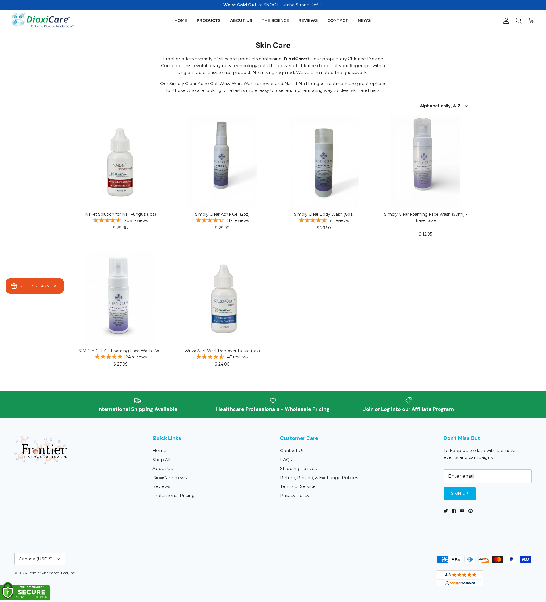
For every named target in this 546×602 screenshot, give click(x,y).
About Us (162, 468)
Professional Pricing (173, 495)
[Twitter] (446, 511)
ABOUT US (241, 20)
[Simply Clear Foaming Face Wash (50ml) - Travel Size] (425, 161)
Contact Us (292, 450)
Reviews (161, 486)
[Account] (505, 20)
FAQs (286, 459)
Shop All (161, 459)
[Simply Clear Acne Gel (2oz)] (222, 161)
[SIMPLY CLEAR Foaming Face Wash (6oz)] (120, 298)
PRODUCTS (208, 20)
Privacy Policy (294, 495)
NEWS (364, 20)
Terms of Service (298, 486)
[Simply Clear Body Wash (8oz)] (324, 161)
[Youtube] (462, 511)
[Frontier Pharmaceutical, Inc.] (42, 21)
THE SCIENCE (275, 20)
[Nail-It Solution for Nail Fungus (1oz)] (120, 161)
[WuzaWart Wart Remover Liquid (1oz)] (222, 298)
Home (159, 450)
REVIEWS (308, 20)
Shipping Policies (298, 468)
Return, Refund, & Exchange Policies (319, 477)
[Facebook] (454, 511)
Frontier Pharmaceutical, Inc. (51, 573)
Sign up (459, 493)
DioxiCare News (169, 477)
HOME (180, 20)
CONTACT (337, 20)
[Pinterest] (470, 511)
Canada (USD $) (36, 559)
